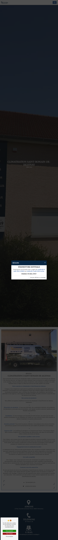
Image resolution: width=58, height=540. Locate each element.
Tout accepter (9, 531)
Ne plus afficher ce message (38, 277)
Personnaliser (9, 536)
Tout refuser (9, 533)
